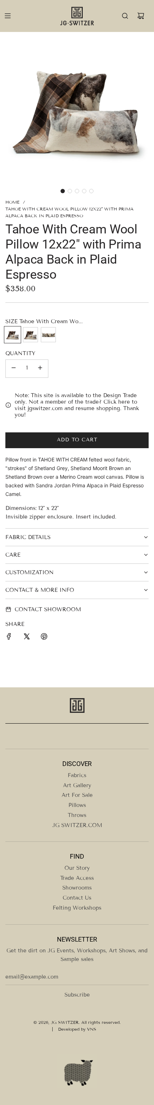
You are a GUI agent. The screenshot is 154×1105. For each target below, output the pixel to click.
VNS (91, 1029)
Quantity (20, 353)
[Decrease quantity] (13, 368)
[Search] (125, 16)
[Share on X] (26, 637)
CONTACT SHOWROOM (48, 609)
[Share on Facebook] (9, 637)
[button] (63, 191)
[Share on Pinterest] (44, 637)
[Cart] (141, 16)
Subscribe (77, 995)
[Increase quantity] (40, 368)
